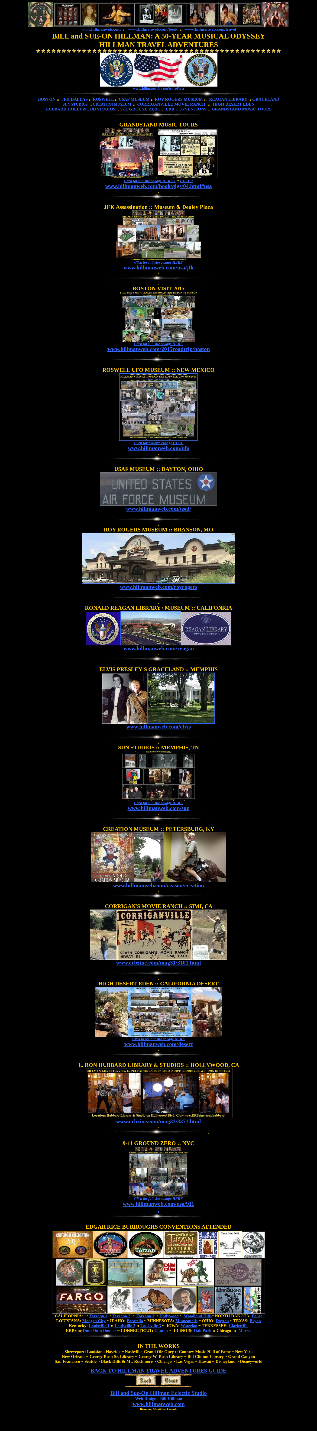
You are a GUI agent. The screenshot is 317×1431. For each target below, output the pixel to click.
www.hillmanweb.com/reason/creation (158, 885)
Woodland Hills (198, 1316)
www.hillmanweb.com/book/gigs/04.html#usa (158, 186)
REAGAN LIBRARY (228, 99)
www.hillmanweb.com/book (153, 29)
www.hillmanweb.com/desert (158, 1044)
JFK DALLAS (75, 99)
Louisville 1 (99, 1325)
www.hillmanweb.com (101, 29)
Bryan (255, 1320)
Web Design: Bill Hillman (158, 1398)
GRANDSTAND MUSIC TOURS (242, 109)
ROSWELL (103, 99)
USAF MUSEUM (134, 99)
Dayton (222, 1320)
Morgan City (94, 1320)
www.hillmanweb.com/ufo (158, 448)
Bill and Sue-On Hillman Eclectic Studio (158, 1393)
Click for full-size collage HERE (158, 262)
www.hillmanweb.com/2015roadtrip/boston (158, 349)
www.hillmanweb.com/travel (210, 29)
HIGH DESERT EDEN (234, 104)
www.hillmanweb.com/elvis (158, 727)
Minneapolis (186, 1320)
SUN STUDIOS (75, 104)
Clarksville (238, 1325)
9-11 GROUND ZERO (140, 109)
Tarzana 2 (121, 1316)
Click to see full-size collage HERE (158, 1039)
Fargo (257, 1316)
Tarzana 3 (145, 1316)
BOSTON (46, 99)
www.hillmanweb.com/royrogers (158, 587)
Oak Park (202, 1330)
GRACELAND (265, 99)
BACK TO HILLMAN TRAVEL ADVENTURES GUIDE (158, 1371)
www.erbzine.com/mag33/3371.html (158, 1121)
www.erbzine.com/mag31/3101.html (158, 963)
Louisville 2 (125, 1325)
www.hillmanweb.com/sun (159, 808)
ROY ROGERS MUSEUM (179, 99)
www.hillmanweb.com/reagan (158, 648)
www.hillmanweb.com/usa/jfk (158, 268)
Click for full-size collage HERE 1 (150, 181)
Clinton (161, 1330)
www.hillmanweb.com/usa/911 (158, 1204)
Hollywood (169, 1316)
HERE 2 (186, 181)
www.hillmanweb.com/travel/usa (158, 89)
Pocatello (135, 1320)
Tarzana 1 (98, 1316)
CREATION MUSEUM (112, 104)
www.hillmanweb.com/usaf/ (158, 509)
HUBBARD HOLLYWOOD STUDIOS (80, 109)
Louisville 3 (150, 1325)
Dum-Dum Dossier (99, 1330)
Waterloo (189, 1325)
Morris (245, 1330)
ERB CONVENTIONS (186, 109)
